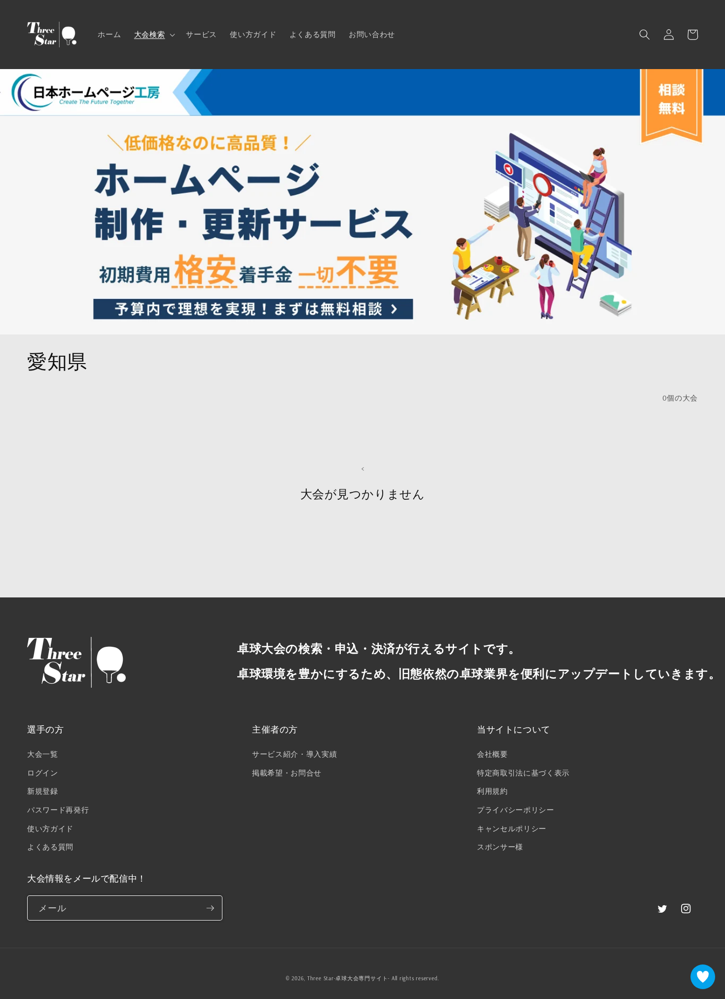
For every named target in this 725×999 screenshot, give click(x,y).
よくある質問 (50, 846)
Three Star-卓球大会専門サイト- (348, 978)
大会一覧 (42, 754)
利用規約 (492, 791)
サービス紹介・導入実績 (294, 754)
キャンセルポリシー (511, 828)
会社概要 (492, 754)
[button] (154, 34)
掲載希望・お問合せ (287, 772)
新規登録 (42, 791)
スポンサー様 (500, 846)
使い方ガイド (50, 828)
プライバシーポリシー (515, 809)
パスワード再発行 (58, 809)
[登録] (210, 908)
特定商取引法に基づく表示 (523, 772)
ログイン (42, 772)
